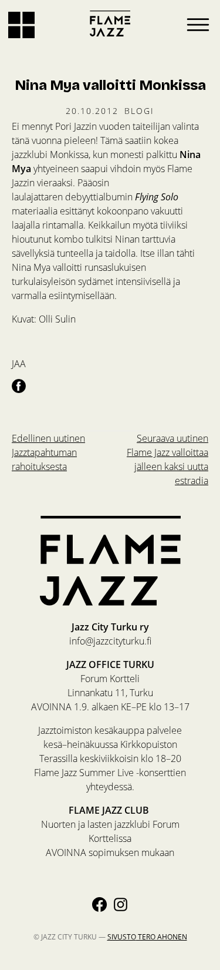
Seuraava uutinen (167, 459)
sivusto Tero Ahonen (147, 936)
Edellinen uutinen (48, 452)
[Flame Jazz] (110, 23)
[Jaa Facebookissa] (19, 385)
